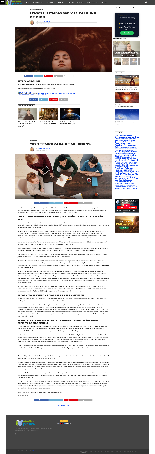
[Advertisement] (120, 432)
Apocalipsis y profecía (121, 138)
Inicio (28, 2)
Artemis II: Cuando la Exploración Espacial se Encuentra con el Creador (68, 123)
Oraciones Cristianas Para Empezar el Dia (124, 169)
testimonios (132, 185)
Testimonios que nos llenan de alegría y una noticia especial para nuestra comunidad (27, 124)
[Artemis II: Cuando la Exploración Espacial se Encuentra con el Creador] (70, 119)
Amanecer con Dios (131, 137)
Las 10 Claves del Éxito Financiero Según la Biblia (47, 122)
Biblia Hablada (122, 140)
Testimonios (70, 2)
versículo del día (124, 188)
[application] (127, 206)
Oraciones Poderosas (123, 172)
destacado (130, 140)
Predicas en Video (123, 178)
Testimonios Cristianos (122, 186)
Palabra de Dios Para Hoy (38, 95)
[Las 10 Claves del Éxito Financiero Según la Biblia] (48, 119)
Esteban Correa (43, 93)
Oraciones (80, 2)
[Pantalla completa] (137, 211)
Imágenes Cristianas (69, 93)
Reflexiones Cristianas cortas (123, 181)
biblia (128, 138)
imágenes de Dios (23, 95)
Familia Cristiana (124, 147)
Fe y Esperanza (132, 147)
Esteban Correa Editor (45, 21)
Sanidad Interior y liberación (122, 185)
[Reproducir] (117, 211)
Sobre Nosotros (92, 2)
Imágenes (104, 2)
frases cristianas (56, 93)
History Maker (35, 450)
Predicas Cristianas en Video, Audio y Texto (126, 175)
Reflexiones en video (129, 183)
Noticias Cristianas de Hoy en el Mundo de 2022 (126, 166)
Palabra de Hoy (38, 2)
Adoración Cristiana (121, 135)
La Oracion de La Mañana (125, 155)
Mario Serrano (124, 158)
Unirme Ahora (127, 33)
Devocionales (50, 2)
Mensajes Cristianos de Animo (127, 161)
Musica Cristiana (131, 163)
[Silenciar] (134, 211)
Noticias (60, 2)
